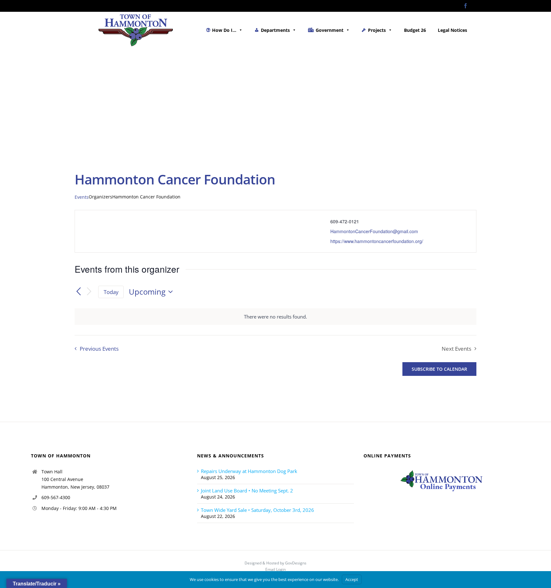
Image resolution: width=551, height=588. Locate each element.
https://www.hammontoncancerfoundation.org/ (376, 241)
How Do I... (224, 30)
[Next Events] (89, 292)
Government (329, 30)
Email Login (275, 569)
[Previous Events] (78, 292)
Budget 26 (415, 30)
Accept (351, 579)
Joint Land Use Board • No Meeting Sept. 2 (247, 490)
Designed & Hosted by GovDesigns (275, 563)
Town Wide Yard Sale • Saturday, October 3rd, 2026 (257, 510)
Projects (377, 30)
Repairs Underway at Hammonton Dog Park (249, 471)
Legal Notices (452, 30)
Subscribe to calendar (439, 369)
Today (111, 292)
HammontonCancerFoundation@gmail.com (374, 231)
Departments (275, 30)
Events (82, 197)
